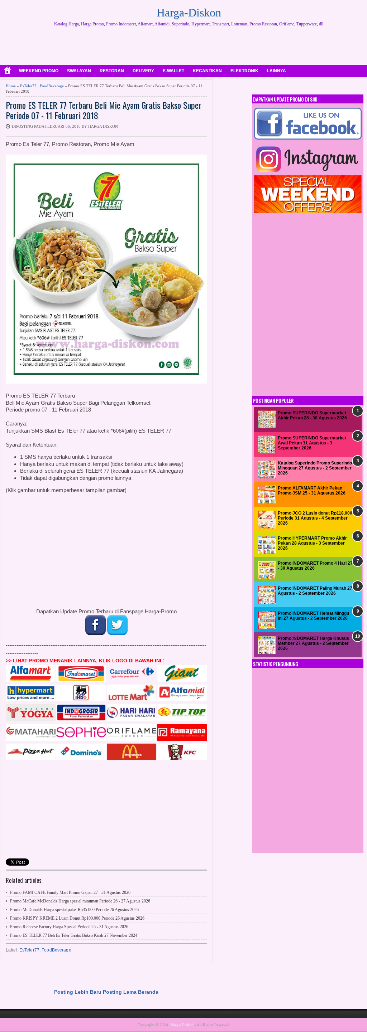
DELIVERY (143, 70)
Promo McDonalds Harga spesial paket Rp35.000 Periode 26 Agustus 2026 (74, 909)
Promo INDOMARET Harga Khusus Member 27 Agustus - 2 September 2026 (313, 643)
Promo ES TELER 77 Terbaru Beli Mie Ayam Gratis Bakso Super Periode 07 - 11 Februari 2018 (103, 110)
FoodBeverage (52, 86)
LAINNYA (276, 70)
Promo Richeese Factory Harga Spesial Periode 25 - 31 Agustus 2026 (69, 926)
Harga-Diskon (189, 12)
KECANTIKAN (207, 70)
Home (11, 86)
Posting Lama (120, 992)
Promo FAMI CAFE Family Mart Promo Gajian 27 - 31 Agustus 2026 (70, 892)
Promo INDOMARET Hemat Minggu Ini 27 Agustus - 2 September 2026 (313, 616)
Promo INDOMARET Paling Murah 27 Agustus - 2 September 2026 (315, 591)
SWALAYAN (79, 70)
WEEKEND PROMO (38, 70)
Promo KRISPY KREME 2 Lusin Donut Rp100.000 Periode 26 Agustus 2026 (77, 918)
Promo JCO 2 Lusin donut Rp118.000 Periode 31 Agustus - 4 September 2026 (315, 518)
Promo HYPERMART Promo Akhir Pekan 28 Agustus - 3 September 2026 (312, 543)
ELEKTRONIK (244, 70)
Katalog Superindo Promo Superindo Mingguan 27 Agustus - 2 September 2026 (315, 468)
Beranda (148, 992)
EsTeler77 (28, 86)
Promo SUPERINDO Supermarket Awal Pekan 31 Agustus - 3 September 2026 (312, 443)
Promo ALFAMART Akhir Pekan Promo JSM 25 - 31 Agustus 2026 (311, 491)
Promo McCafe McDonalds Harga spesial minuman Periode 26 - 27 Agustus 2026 (80, 901)
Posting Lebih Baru (77, 992)
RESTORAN (112, 70)
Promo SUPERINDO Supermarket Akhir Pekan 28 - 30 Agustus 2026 (312, 415)
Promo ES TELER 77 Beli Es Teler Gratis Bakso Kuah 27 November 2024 (73, 935)
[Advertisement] (188, 46)
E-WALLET (173, 70)
